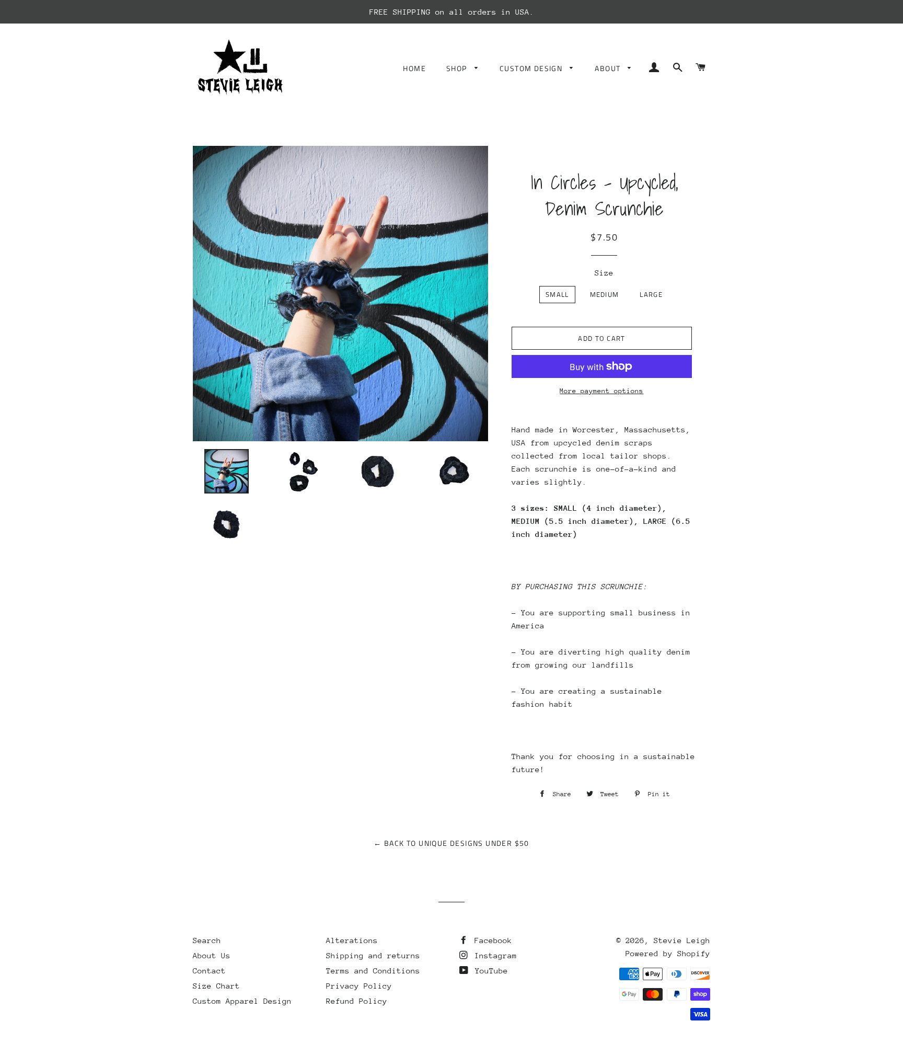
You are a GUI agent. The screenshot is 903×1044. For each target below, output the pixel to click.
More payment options (601, 391)
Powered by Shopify (668, 953)
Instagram (493, 955)
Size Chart (216, 985)
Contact (209, 970)
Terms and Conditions (373, 970)
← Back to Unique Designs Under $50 (451, 843)
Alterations (352, 940)
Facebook (491, 940)
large (651, 294)
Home (414, 68)
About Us (211, 955)
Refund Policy (356, 1000)
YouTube (489, 970)
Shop (457, 68)
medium (604, 294)
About (608, 68)
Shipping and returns (373, 955)
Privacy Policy (359, 985)
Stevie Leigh (682, 940)
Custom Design (532, 68)
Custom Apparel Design (242, 1000)
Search (207, 940)
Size (604, 272)
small (557, 294)
